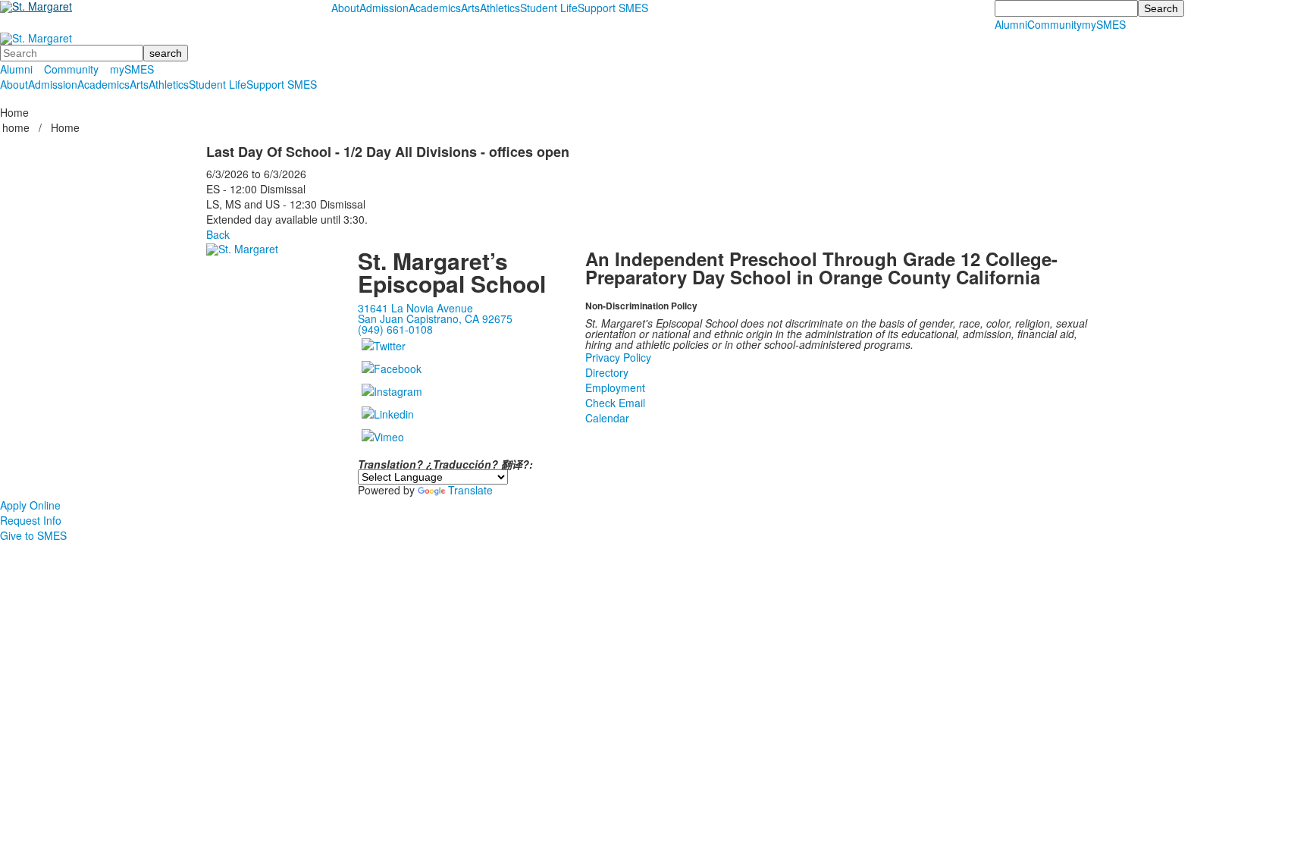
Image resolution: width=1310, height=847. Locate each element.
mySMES (1104, 24)
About (345, 7)
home (17, 127)
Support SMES (613, 7)
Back (218, 234)
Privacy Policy (618, 357)
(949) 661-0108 (395, 329)
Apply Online (30, 505)
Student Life (549, 7)
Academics (435, 7)
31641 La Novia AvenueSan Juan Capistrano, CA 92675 (435, 313)
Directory (606, 372)
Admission (384, 7)
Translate (470, 489)
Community (1054, 24)
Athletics (500, 7)
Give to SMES (33, 535)
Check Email (615, 402)
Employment (615, 387)
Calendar (607, 417)
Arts (470, 7)
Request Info (30, 520)
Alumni (1011, 24)
